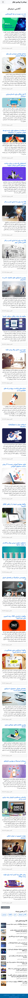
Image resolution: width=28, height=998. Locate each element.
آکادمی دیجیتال (22, 915)
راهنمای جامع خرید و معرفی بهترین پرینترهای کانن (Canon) (18, 930)
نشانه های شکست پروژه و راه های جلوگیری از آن (15, 389)
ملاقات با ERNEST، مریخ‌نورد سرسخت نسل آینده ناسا (16, 982)
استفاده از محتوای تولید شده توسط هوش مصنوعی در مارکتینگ (14, 131)
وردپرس (4, 915)
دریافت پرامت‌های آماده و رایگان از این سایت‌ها (18, 956)
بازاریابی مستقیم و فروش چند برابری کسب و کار (14, 798)
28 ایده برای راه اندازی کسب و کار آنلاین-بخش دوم (15, 241)
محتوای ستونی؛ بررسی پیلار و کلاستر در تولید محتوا (14, 544)
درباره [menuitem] (18, 995)
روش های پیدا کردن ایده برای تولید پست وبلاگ (14, 875)
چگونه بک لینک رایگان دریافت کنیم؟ (14, 316)
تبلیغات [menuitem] (13, 995)
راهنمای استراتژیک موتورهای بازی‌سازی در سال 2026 (17, 950)
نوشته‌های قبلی (5, 907)
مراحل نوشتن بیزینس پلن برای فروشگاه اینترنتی (16, 55)
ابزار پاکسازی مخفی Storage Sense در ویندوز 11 (17, 943)
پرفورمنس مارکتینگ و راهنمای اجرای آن (14, 578)
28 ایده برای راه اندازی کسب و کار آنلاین (15, 203)
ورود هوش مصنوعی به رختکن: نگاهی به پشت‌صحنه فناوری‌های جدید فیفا (17, 976)
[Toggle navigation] (3, 2)
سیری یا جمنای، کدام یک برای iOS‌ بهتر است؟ (18, 937)
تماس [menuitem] (23, 995)
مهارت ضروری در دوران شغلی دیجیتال (16, 837)
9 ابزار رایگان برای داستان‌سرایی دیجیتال (16, 95)
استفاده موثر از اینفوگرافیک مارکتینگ (17, 425)
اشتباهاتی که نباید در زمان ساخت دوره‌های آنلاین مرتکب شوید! (15, 164)
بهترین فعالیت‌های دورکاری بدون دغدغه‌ (15, 726)
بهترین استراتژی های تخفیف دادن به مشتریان (14, 278)
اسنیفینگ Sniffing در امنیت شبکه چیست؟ (16, 924)
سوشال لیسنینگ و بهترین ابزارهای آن (15, 762)
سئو (15, 915)
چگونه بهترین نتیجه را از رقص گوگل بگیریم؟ (14, 505)
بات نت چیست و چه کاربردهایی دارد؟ (15, 15)
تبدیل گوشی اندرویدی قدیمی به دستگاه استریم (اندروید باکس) (17, 969)
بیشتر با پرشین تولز (19, 2)
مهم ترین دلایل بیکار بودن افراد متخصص (16, 351)
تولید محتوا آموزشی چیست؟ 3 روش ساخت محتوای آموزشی (14, 465)
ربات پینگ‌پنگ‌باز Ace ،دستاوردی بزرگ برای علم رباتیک (17, 963)
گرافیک (10, 915)
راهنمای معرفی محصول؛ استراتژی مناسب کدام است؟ (15, 689)
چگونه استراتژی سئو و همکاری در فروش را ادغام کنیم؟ (15, 651)
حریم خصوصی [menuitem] (6, 995)
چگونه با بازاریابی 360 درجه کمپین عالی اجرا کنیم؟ (15, 617)
